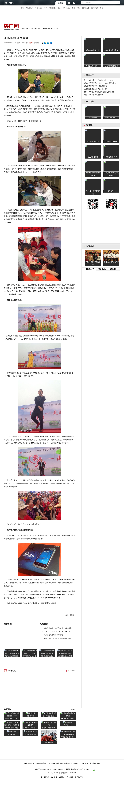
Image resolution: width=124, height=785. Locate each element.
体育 (63, 8)
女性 (78, 8)
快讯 (27, 8)
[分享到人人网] (50, 42)
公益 (73, 8)
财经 (40, 8)
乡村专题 (37, 28)
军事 (45, 8)
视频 (96, 8)
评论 (36, 8)
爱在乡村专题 (46, 28)
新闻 (31, 8)
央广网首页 (9, 3)
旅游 (83, 8)
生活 (68, 8)
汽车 (87, 8)
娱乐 (59, 8)
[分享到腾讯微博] (48, 42)
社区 (101, 8)
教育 (54, 8)
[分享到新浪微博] (42, 42)
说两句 (31, 43)
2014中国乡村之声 (27, 28)
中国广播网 (24, 43)
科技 (50, 8)
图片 (92, 8)
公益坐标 (55, 28)
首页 (22, 8)
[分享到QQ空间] (45, 42)
